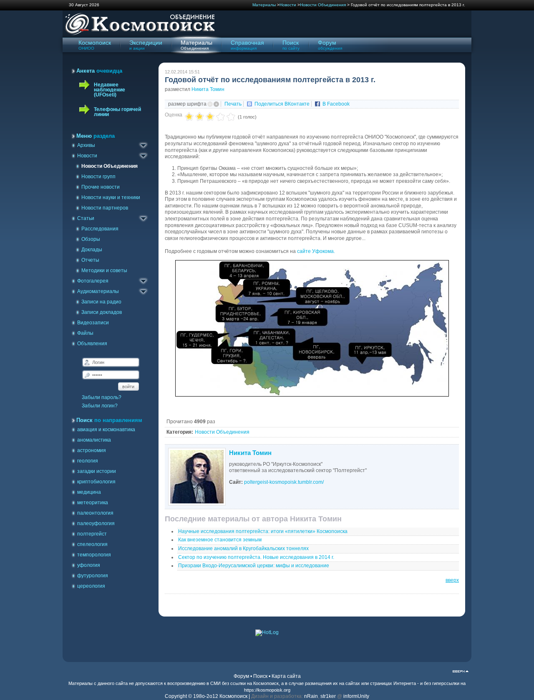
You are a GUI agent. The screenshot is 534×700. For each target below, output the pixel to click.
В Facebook (336, 104)
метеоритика (92, 502)
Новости (288, 5)
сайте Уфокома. (316, 251)
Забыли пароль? (101, 397)
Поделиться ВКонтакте (282, 104)
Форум (241, 676)
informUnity (356, 696)
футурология (92, 576)
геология (87, 461)
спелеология (92, 544)
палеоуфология (96, 523)
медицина (89, 492)
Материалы (264, 5)
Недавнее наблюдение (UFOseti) (109, 90)
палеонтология (95, 513)
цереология (91, 586)
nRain (311, 696)
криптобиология (96, 482)
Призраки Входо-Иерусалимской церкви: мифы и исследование (253, 566)
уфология (88, 565)
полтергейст (92, 534)
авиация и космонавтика (106, 429)
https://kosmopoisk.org (267, 689)
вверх (452, 580)
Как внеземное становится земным (220, 540)
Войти (128, 386)
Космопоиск (266, 683)
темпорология (94, 555)
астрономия (91, 450)
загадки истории (96, 471)
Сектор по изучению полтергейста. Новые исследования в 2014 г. (256, 557)
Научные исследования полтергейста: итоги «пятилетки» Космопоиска (263, 531)
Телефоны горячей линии (117, 111)
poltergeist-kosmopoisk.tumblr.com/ (284, 482)
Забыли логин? (100, 406)
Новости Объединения (323, 5)
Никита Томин (207, 89)
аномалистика (94, 440)
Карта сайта (286, 676)
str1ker (328, 696)
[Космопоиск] (138, 34)
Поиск (260, 676)
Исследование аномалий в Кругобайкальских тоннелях (243, 548)
